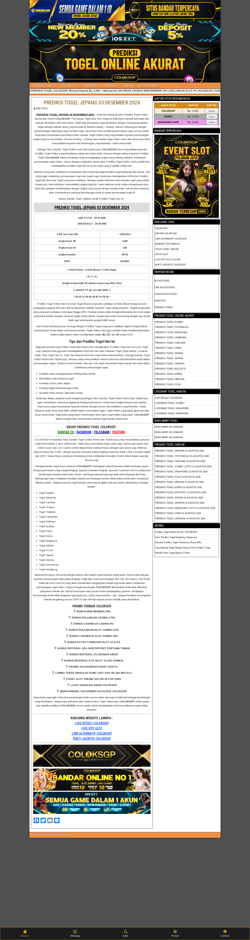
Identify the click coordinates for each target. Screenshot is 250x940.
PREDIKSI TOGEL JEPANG (169, 358)
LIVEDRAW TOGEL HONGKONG (171, 413)
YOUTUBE (119, 432)
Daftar (212, 111)
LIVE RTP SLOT (91, 728)
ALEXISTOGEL (162, 280)
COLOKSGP (161, 228)
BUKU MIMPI (91, 85)
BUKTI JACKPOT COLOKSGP (92, 738)
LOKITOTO (160, 300)
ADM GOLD (41, 108)
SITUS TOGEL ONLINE (167, 249)
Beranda (25, 936)
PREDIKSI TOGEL (43, 85)
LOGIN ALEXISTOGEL (165, 294)
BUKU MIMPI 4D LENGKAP (169, 437)
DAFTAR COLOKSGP (166, 233)
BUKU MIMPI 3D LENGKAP (169, 432)
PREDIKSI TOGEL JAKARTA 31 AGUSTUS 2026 (179, 503)
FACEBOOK (84, 432)
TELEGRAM (102, 432)
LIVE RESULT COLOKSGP (92, 723)
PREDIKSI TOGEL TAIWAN (169, 353)
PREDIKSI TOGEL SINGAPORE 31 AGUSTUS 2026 (181, 471)
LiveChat (225, 936)
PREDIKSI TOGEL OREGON (169, 379)
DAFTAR (128, 85)
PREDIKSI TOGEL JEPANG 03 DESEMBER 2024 (92, 102)
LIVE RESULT (68, 85)
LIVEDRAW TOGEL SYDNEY (170, 403)
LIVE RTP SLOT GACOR (167, 259)
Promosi (175, 936)
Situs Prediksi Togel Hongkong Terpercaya (176, 537)
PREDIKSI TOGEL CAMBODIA (170, 337)
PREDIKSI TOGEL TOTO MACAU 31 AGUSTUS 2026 (182, 456)
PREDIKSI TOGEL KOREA (168, 374)
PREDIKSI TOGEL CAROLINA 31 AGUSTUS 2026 (180, 518)
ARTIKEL (110, 85)
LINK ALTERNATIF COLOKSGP (92, 733)
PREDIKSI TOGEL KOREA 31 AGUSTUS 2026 (178, 487)
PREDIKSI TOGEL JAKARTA (170, 363)
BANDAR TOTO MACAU (167, 244)
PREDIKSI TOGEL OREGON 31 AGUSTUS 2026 (179, 482)
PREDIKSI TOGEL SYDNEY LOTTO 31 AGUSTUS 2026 (183, 466)
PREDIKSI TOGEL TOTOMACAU (172, 327)
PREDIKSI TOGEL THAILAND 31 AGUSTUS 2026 (180, 461)
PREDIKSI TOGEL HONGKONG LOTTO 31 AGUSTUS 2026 (185, 508)
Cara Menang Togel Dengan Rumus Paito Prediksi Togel (182, 547)
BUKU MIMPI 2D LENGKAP (169, 427)
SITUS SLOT (161, 254)
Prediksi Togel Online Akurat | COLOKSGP (176, 532)
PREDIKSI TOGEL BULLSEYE (170, 368)
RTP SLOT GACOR (147, 85)
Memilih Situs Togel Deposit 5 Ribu (172, 553)
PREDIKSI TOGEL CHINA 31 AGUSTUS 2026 (178, 513)
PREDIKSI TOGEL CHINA (168, 348)
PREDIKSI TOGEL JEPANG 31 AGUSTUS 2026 (179, 497)
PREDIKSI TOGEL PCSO (168, 384)
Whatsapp (75, 936)
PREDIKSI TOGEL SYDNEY (169, 322)
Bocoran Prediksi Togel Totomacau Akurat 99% (178, 542)
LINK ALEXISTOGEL (164, 287)
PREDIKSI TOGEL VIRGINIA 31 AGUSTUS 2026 (179, 451)
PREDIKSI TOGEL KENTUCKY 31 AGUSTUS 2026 (180, 492)
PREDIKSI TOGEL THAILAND (170, 343)
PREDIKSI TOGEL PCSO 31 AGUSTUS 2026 (178, 477)
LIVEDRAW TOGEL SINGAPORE (172, 408)
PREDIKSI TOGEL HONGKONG (171, 332)
